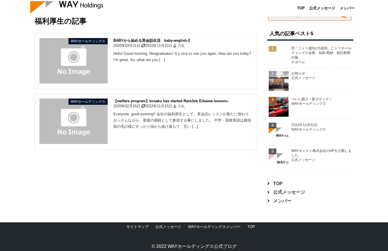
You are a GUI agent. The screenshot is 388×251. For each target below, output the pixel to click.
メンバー (347, 8)
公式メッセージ (322, 8)
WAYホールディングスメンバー (214, 227)
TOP (301, 8)
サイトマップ (137, 227)
